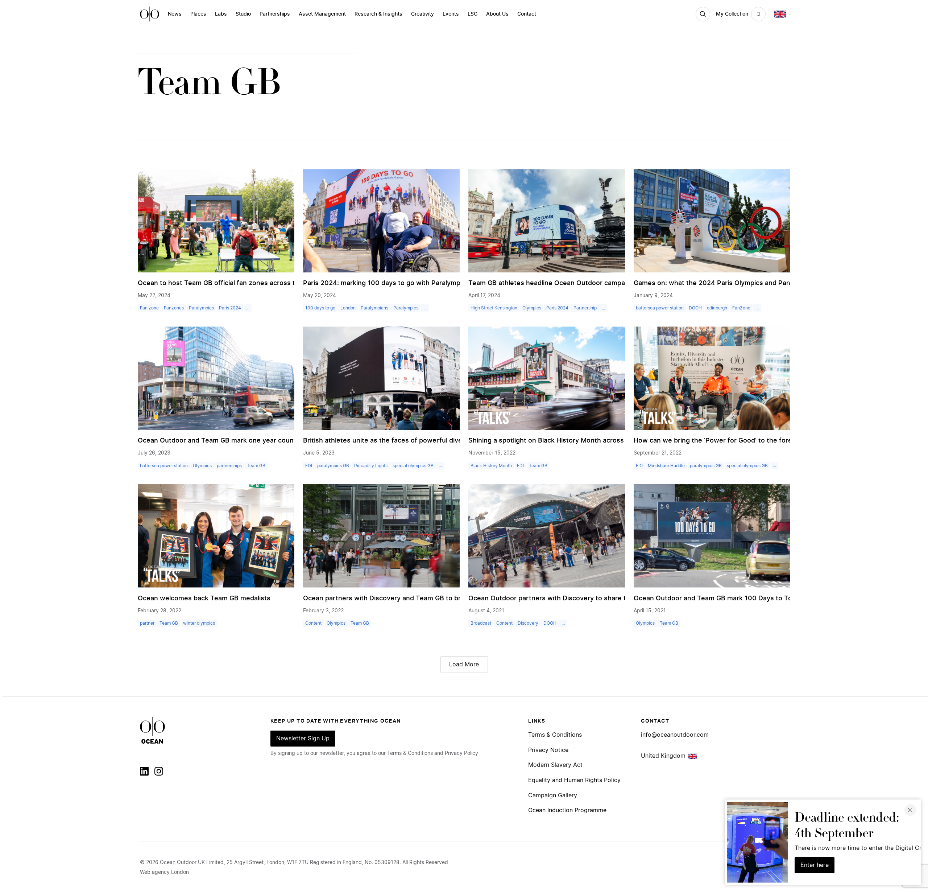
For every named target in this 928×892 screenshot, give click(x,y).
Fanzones (174, 308)
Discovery (528, 623)
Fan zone (149, 308)
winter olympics (199, 623)
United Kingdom (663, 756)
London (348, 308)
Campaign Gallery (552, 795)
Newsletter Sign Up (303, 738)
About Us (497, 14)
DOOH (695, 308)
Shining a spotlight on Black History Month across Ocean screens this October (591, 440)
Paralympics (201, 308)
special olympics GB (413, 466)
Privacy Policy (461, 753)
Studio (243, 14)
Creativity (422, 14)
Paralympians (374, 308)
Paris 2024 (230, 308)
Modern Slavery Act (555, 765)
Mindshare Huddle (666, 466)
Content (313, 623)
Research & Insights (378, 14)
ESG (472, 14)
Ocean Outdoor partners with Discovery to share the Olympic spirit (573, 598)
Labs (221, 14)
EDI (308, 466)
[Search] (703, 14)
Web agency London (164, 872)
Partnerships (275, 14)
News (175, 14)
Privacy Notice (548, 750)
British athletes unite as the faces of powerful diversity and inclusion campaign (428, 440)
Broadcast (481, 623)
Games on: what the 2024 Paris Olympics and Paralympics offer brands (745, 283)
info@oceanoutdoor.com (675, 735)
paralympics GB (333, 466)
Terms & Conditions (555, 735)
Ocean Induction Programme (567, 810)
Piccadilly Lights (371, 466)
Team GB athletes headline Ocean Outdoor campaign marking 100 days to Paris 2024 (602, 283)
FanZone (741, 308)
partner (147, 623)
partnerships (229, 466)
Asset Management (322, 14)
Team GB (256, 466)
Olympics (531, 308)
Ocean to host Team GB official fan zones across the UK (226, 283)
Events (451, 14)
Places (198, 14)
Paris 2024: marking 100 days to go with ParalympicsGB (390, 283)
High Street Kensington (494, 308)
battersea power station (660, 308)
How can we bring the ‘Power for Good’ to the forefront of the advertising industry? (765, 440)
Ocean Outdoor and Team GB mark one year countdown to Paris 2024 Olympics (263, 440)
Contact (526, 14)
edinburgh (717, 308)
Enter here (814, 865)
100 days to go (320, 308)
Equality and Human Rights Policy (574, 780)
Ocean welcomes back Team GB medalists (204, 598)
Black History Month (491, 466)
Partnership (585, 308)
